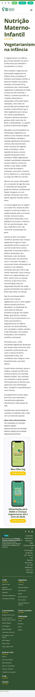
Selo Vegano (6, 626)
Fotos (19, 627)
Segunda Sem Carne (8, 615)
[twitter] (5, 3)
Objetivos (5, 592)
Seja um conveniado (8, 666)
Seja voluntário (6, 663)
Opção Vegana (6, 623)
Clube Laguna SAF (7, 646)
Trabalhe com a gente (9, 672)
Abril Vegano (6, 640)
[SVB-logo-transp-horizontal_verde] (8, 7)
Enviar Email (4, 691)
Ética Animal (22, 600)
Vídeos (20, 630)
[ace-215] (5, 535)
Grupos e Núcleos (7, 669)
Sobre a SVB (6, 584)
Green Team (6, 643)
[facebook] (2, 3)
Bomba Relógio (6, 629)
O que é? (21, 584)
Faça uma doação (7, 660)
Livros (20, 620)
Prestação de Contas (8, 598)
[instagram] (8, 3)
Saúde (20, 594)
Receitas (20, 624)
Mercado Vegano (23, 587)
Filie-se (4, 656)
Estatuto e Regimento (8, 595)
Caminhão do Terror (8, 632)
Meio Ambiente (23, 597)
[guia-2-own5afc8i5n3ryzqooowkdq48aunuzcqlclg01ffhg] (18, 441)
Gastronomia (22, 590)
